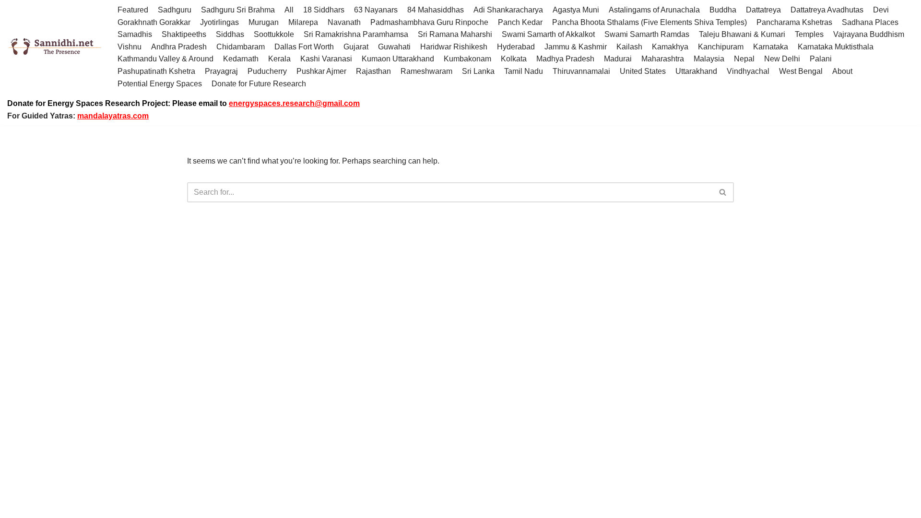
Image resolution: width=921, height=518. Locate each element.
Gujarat (355, 47)
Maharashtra (662, 59)
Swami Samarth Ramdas (646, 34)
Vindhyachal (748, 71)
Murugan (263, 22)
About (842, 71)
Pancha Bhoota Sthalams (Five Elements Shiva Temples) (649, 22)
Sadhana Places (870, 22)
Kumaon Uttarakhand (398, 59)
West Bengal (801, 71)
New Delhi (782, 59)
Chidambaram (240, 47)
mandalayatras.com (113, 116)
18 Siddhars (323, 10)
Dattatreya (763, 10)
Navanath (344, 22)
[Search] (723, 192)
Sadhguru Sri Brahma (238, 10)
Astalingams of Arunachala (654, 10)
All (289, 10)
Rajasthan (373, 71)
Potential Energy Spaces (160, 84)
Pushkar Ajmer (321, 71)
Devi (881, 10)
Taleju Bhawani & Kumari (742, 34)
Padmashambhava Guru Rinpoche (429, 22)
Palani (821, 59)
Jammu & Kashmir (575, 47)
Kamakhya (670, 47)
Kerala (279, 59)
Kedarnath (241, 59)
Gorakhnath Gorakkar (154, 22)
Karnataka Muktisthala (836, 47)
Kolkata (514, 59)
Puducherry (267, 71)
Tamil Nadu (523, 71)
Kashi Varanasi (326, 59)
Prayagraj (221, 71)
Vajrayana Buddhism (868, 34)
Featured (133, 10)
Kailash (629, 47)
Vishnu (130, 47)
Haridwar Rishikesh (453, 47)
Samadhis (135, 34)
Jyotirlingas (219, 22)
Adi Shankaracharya (508, 10)
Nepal (744, 59)
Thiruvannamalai (581, 71)
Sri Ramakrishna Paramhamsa (356, 34)
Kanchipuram (721, 47)
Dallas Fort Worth (304, 47)
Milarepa (303, 22)
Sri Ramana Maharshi (455, 34)
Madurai (618, 59)
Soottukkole (274, 34)
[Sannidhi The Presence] (55, 47)
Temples (809, 34)
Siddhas (230, 34)
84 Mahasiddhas (435, 10)
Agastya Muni (576, 10)
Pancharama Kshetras (794, 22)
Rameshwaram (426, 71)
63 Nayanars (376, 10)
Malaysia (709, 59)
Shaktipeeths (184, 34)
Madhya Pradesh (565, 59)
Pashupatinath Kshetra (156, 71)
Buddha (722, 10)
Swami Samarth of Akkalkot (548, 34)
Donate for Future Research (259, 84)
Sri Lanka (478, 71)
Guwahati (394, 47)
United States (643, 71)
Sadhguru (174, 10)
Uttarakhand (696, 71)
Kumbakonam (467, 59)
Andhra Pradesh (179, 47)
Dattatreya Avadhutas (827, 10)
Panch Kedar (520, 22)
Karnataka (770, 47)
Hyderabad (516, 47)
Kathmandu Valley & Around (165, 59)
